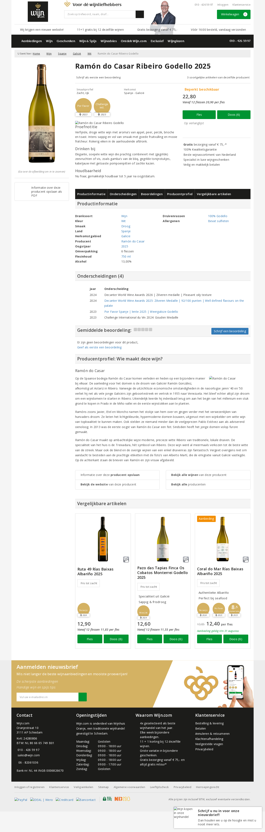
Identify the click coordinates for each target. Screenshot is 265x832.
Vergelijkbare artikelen (214, 194)
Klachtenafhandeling (209, 739)
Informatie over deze (110, 475)
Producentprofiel (180, 194)
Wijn (49, 41)
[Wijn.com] (38, 11)
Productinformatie (91, 194)
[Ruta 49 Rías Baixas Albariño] (103, 539)
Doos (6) (234, 115)
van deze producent (108, 484)
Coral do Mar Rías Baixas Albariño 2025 (220, 571)
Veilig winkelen (83, 787)
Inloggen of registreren (29, 787)
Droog (125, 226)
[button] (83, 106)
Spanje (62, 53)
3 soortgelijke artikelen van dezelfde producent (218, 77)
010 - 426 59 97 (204, 4)
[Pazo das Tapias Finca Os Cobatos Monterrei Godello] (162, 539)
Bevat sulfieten (218, 221)
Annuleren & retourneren (212, 734)
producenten (188, 484)
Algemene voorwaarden (129, 787)
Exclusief (157, 41)
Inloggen (222, 4)
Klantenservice (241, 4)
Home (36, 53)
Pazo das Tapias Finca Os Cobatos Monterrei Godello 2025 (162, 573)
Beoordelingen (152, 194)
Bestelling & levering (209, 723)
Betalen (200, 728)
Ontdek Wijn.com (134, 41)
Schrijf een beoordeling (230, 331)
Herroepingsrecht (207, 787)
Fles (199, 115)
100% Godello (217, 216)
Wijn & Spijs (87, 41)
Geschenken (66, 41)
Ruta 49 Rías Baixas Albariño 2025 (95, 571)
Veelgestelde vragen (209, 744)
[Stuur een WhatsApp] (17, 762)
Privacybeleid (204, 749)
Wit (90, 53)
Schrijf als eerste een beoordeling (98, 77)
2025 (124, 246)
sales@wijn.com (29, 755)
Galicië (77, 53)
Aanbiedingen (31, 41)
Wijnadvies (109, 41)
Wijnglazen (176, 41)
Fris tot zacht (89, 583)
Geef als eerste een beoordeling (99, 347)
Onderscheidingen (123, 194)
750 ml (126, 256)
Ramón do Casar (133, 241)
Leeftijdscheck (159, 787)
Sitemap (103, 787)
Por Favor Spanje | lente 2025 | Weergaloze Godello (141, 312)
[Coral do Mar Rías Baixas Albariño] (222, 539)
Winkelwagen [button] (233, 14)
